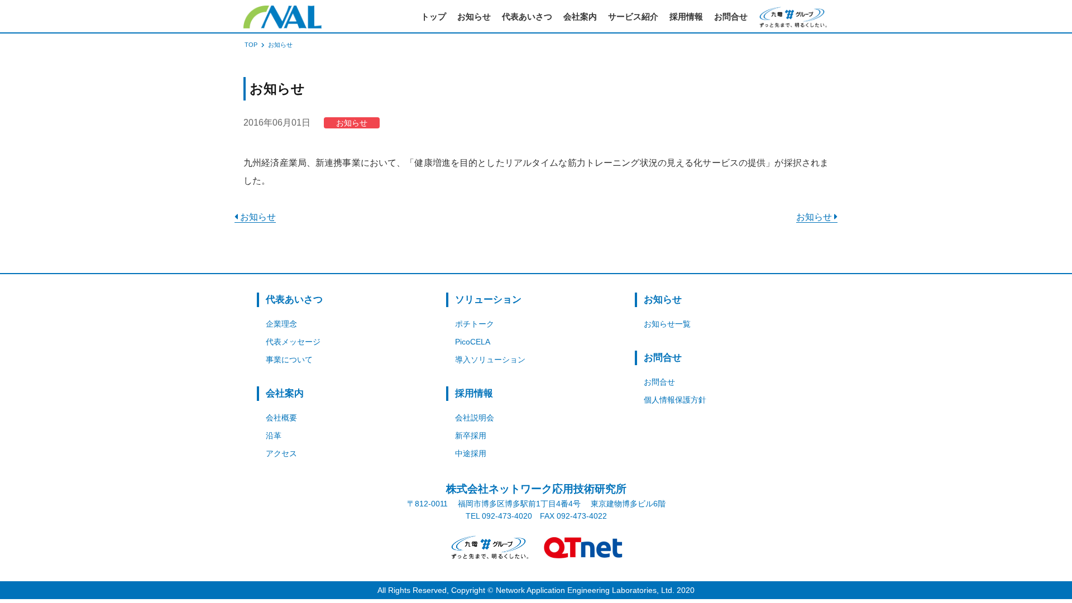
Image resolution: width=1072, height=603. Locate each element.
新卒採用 (470, 435)
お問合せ (731, 16)
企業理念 (281, 323)
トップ (433, 16)
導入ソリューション (490, 359)
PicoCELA (472, 341)
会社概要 (281, 417)
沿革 (273, 435)
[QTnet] (583, 547)
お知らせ (474, 16)
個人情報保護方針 (675, 399)
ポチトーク (474, 323)
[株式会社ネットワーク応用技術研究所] (282, 17)
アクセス (281, 453)
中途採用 (470, 453)
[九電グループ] (488, 547)
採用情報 (686, 16)
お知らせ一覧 (667, 323)
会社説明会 (474, 417)
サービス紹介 (633, 16)
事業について (289, 359)
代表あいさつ (527, 16)
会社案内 (580, 16)
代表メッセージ (293, 341)
